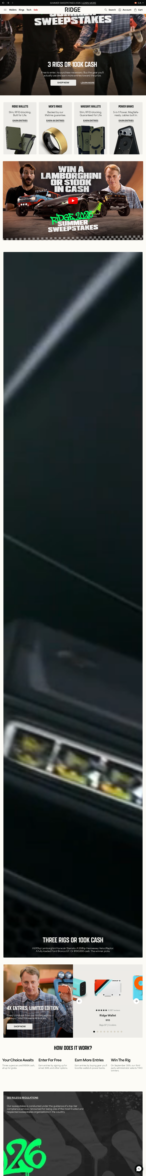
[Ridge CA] (73, 9)
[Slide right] (136, 1001)
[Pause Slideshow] (12, 3)
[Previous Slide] (3, 3)
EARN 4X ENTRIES (55, 104)
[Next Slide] (8, 3)
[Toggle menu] (5, 10)
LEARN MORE (25, 2)
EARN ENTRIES (20, 104)
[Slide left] (79, 1001)
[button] (110, 10)
